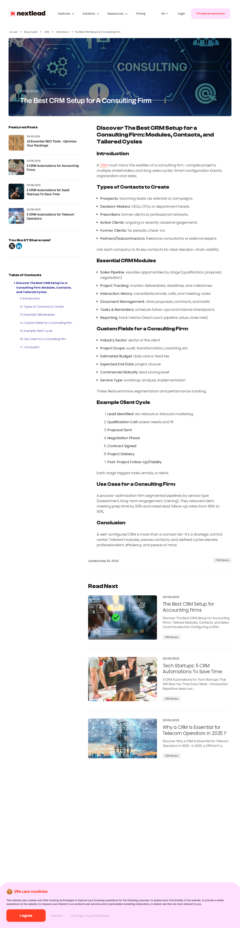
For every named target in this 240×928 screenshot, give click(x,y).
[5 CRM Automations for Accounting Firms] (16, 167)
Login (181, 14)
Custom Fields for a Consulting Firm (48, 323)
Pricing (140, 14)
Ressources (115, 14)
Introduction (31, 298)
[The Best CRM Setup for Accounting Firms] (122, 617)
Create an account (210, 13)
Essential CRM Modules (39, 315)
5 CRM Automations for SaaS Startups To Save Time (48, 192)
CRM (46, 32)
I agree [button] (26, 915)
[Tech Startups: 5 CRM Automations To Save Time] (122, 679)
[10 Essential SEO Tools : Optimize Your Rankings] (16, 143)
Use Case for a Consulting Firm (45, 339)
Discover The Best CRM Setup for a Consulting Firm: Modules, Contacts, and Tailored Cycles (44, 287)
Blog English (31, 32)
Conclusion (31, 347)
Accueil (13, 32)
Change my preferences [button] (90, 915)
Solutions (89, 14)
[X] (12, 246)
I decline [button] (56, 915)
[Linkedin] (19, 246)
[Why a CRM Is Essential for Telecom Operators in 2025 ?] (122, 738)
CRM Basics (62, 32)
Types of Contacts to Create (44, 307)
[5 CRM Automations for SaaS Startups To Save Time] (16, 191)
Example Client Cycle (38, 331)
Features (64, 14)
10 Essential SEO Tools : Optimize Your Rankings (51, 143)
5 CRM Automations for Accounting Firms (53, 168)
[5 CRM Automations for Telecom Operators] (16, 216)
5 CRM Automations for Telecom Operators (50, 216)
